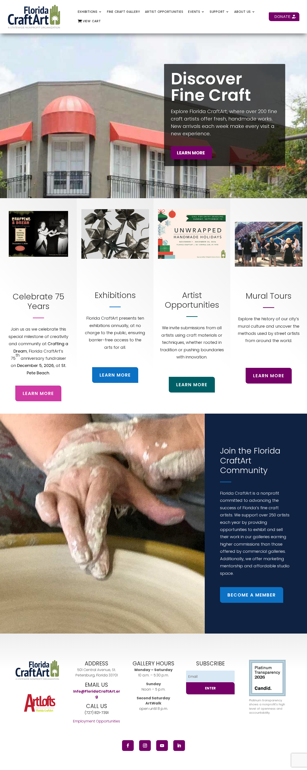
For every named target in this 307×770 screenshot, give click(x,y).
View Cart (92, 21)
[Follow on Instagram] (145, 745)
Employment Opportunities (96, 721)
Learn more (191, 153)
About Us (242, 12)
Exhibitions (88, 12)
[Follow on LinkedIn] (179, 745)
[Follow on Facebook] (128, 745)
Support (217, 12)
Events (194, 12)
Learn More (38, 393)
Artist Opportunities (164, 12)
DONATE (282, 17)
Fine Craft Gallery (123, 12)
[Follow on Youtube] (162, 745)
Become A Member (251, 595)
